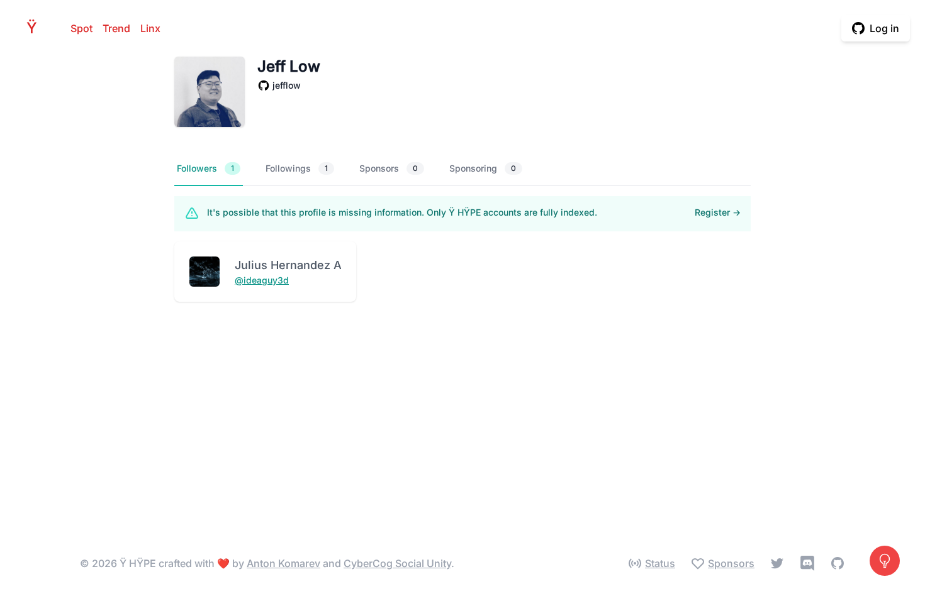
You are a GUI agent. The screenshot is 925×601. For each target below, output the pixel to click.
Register (718, 212)
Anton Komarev (283, 563)
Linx (150, 28)
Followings (297, 168)
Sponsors (388, 168)
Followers (205, 168)
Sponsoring (482, 168)
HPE (35, 28)
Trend (116, 28)
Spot (81, 28)
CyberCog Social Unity (397, 563)
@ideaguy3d (262, 280)
